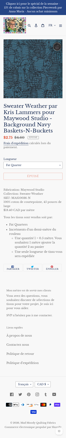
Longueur (10, 159)
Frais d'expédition (16, 143)
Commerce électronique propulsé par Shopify (33, 427)
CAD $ (41, 384)
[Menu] (60, 25)
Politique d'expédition (22, 363)
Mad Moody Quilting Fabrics (38, 422)
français (23, 384)
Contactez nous (17, 344)
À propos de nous (19, 335)
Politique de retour (20, 354)
